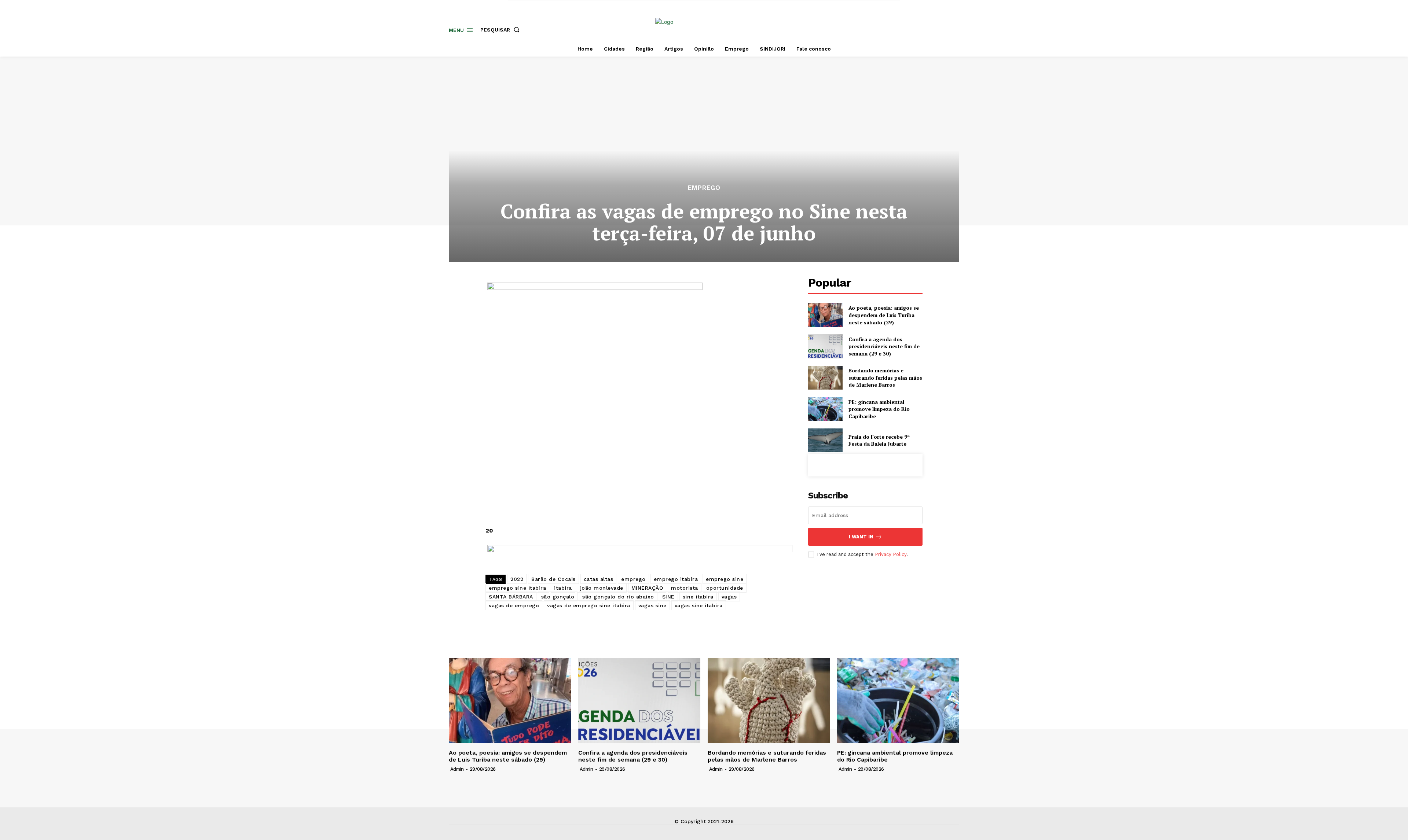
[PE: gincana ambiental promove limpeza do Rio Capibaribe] (825, 409)
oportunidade (724, 588)
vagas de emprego (514, 605)
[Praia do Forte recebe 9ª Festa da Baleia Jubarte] (825, 440)
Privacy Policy (890, 554)
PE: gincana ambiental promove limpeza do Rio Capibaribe (879, 409)
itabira (563, 588)
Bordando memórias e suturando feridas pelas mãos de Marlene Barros (885, 377)
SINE (668, 597)
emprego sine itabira (517, 588)
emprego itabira (676, 579)
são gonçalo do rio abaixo (618, 597)
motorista (684, 588)
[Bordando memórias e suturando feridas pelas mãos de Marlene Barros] (825, 378)
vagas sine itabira (699, 605)
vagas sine (652, 605)
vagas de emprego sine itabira (588, 605)
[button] (501, 29)
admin (457, 769)
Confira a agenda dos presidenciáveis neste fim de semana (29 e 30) (884, 346)
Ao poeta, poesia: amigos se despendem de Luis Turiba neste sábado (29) (883, 314)
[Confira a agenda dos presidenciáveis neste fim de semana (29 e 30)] (825, 346)
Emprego (704, 188)
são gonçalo (558, 597)
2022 (516, 579)
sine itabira (698, 597)
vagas (729, 597)
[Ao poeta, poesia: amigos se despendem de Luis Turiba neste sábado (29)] (825, 315)
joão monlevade (601, 588)
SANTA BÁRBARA (511, 597)
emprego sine (724, 579)
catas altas (598, 579)
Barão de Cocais (553, 579)
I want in (861, 536)
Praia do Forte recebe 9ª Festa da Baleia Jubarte (879, 440)
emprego (633, 579)
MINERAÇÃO (647, 588)
